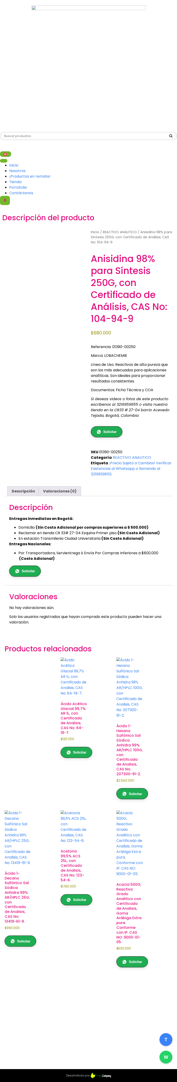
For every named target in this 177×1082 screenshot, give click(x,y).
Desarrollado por (78, 1075)
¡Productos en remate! (29, 176)
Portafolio (18, 187)
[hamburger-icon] (3, 161)
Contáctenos (21, 193)
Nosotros (17, 170)
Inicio (13, 165)
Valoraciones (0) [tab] (60, 491)
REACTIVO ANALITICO (120, 232)
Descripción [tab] (23, 491)
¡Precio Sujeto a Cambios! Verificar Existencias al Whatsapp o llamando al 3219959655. (131, 468)
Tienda (15, 182)
